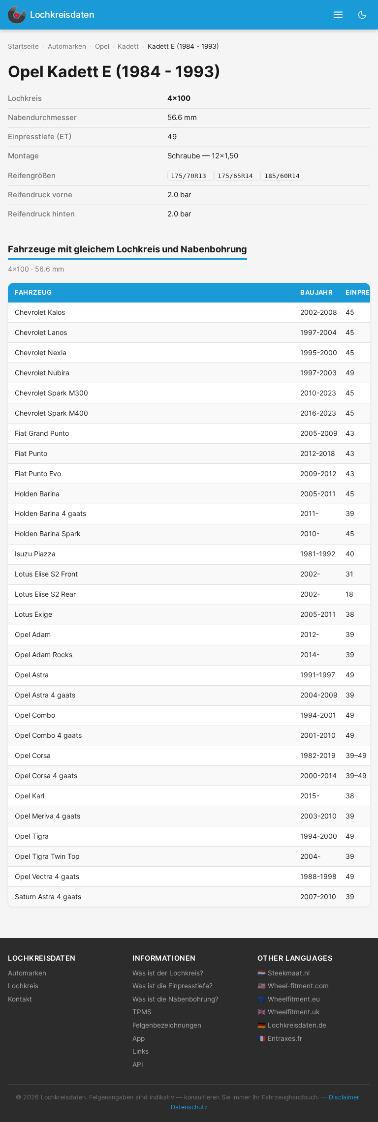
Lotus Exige (33, 614)
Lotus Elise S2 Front (46, 574)
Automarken (67, 46)
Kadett (128, 46)
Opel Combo (35, 715)
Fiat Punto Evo (38, 473)
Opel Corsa (33, 755)
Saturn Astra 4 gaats (48, 896)
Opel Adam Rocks (43, 654)
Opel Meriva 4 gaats (47, 816)
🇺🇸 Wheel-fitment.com (293, 986)
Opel (102, 46)
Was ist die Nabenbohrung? (175, 999)
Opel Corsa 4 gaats (46, 775)
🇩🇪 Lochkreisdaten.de (291, 1025)
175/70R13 (190, 176)
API (137, 1064)
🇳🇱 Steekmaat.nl (283, 973)
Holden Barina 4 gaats (50, 513)
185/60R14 (282, 176)
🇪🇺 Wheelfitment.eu (288, 999)
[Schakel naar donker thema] (362, 14)
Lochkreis (23, 986)
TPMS (142, 1012)
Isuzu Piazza (35, 553)
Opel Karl (29, 795)
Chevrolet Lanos (41, 332)
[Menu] (338, 15)
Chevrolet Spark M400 (51, 413)
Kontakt (20, 999)
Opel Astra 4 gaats (45, 695)
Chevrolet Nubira (42, 372)
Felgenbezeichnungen (166, 1025)
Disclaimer (344, 1097)
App (138, 1038)
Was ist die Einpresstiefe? (172, 986)
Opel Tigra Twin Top (47, 856)
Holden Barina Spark (48, 533)
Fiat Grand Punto (42, 433)
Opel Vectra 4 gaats (47, 876)
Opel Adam (33, 634)
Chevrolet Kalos (40, 312)
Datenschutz (189, 1107)
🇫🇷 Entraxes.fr (279, 1038)
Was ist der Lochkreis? (167, 973)
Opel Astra (32, 674)
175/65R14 (237, 176)
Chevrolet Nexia (40, 352)
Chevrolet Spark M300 (51, 393)
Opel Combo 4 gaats (48, 735)
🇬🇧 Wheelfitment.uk (288, 1012)
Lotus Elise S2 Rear (45, 594)
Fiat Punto (31, 453)
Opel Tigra (32, 836)
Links (140, 1051)
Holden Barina (37, 493)
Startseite (23, 46)
